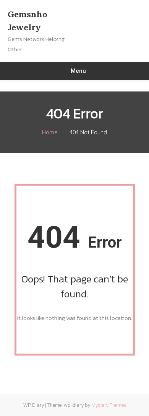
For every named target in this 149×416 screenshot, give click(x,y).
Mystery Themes (108, 405)
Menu (78, 70)
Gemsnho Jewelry (27, 21)
